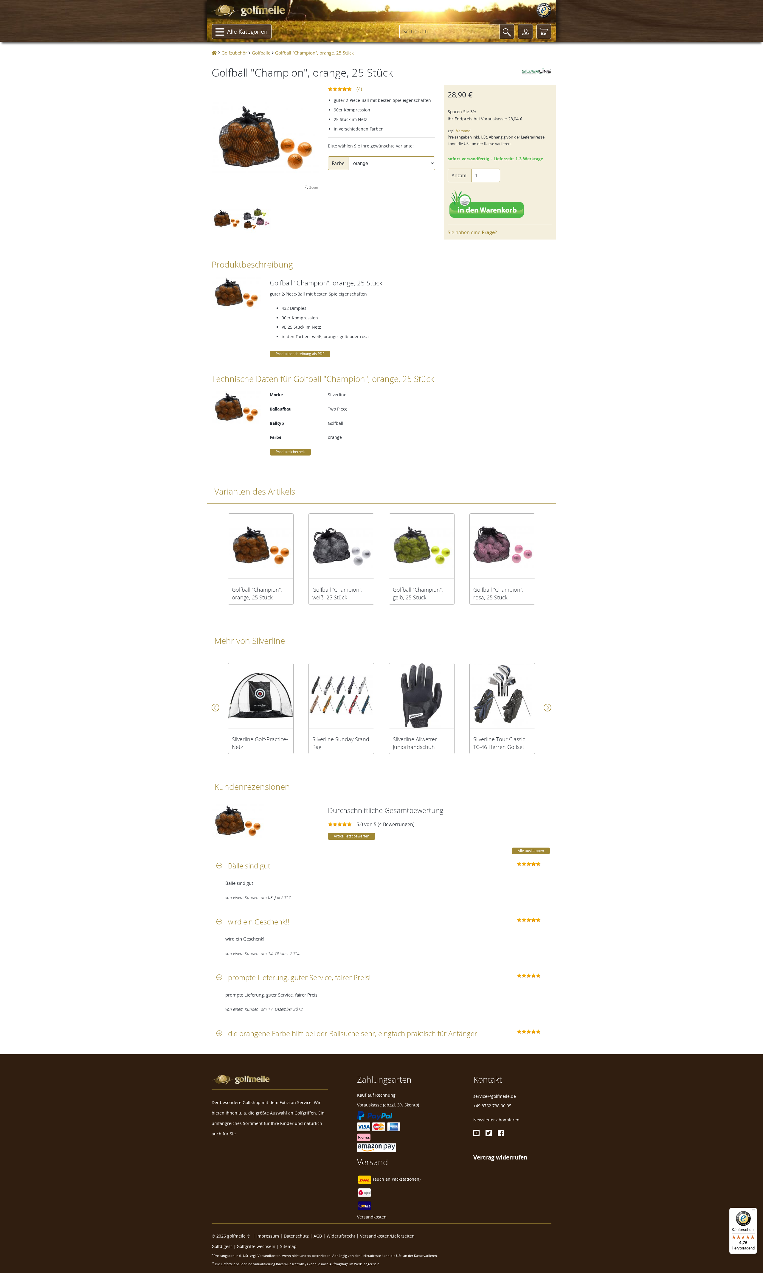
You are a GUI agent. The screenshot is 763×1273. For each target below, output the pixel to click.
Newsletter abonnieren (496, 1120)
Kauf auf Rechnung (376, 1095)
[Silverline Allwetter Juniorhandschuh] (421, 695)
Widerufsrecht (341, 1236)
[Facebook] (501, 1133)
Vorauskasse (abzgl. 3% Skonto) (388, 1105)
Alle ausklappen (531, 850)
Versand (463, 130)
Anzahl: (460, 175)
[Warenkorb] (543, 31)
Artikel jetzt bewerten (351, 836)
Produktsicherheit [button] (290, 451)
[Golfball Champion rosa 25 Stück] (502, 546)
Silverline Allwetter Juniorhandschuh (415, 743)
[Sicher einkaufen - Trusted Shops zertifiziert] (543, 10)
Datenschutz (296, 1236)
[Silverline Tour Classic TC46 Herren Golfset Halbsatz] (502, 695)
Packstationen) (406, 1179)
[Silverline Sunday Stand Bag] (341, 695)
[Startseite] (214, 53)
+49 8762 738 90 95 (492, 1106)
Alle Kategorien (247, 31)
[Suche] (507, 31)
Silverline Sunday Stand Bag (340, 743)
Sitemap (288, 1246)
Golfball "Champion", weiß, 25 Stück (337, 593)
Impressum (267, 1236)
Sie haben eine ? (472, 232)
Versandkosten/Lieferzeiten (387, 1236)
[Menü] (753, 1211)
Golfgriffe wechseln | (258, 1246)
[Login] (525, 31)
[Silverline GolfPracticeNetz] (260, 695)
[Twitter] (489, 1133)
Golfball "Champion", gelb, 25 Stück (418, 593)
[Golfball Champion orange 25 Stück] (260, 546)
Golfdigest (222, 1246)
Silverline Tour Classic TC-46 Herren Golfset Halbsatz (499, 743)
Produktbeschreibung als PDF (300, 353)
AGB (318, 1236)
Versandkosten (372, 1217)
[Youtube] (476, 1133)
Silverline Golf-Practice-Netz (260, 743)
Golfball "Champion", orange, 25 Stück (257, 593)
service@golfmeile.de (494, 1096)
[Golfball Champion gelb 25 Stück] (421, 546)
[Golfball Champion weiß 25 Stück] (341, 546)
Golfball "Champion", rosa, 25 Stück (498, 593)
